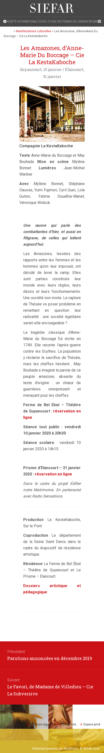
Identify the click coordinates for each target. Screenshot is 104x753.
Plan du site (68, 724)
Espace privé (91, 724)
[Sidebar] (5, 21)
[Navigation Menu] (99, 21)
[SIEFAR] (52, 8)
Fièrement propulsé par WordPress (55, 748)
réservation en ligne (53, 474)
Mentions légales (41, 724)
